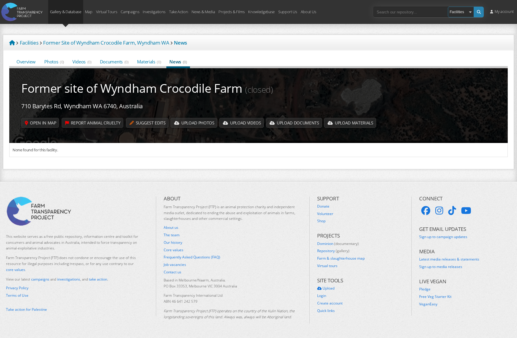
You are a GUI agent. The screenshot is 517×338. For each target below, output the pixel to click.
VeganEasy (428, 304)
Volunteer (325, 213)
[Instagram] (439, 210)
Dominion (338, 243)
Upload (328, 288)
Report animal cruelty (95, 123)
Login (321, 295)
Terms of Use (17, 295)
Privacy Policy (17, 288)
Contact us (172, 272)
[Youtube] (466, 210)
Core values (173, 250)
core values (15, 269)
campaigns (40, 279)
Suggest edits (150, 123)
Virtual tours (327, 266)
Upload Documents (297, 123)
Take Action (178, 11)
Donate (323, 206)
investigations (68, 279)
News (178, 62)
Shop (321, 221)
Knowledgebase (261, 11)
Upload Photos (197, 123)
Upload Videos (245, 123)
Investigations (154, 11)
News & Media (203, 11)
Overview (25, 62)
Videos (82, 62)
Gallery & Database (65, 11)
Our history (173, 242)
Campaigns (130, 11)
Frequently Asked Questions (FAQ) (192, 257)
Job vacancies (175, 264)
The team (172, 235)
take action (98, 279)
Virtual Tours (106, 11)
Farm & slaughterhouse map (341, 258)
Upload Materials (353, 123)
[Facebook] (425, 210)
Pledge (425, 289)
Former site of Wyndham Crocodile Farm (147, 88)
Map (88, 11)
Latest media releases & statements (449, 259)
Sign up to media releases (440, 266)
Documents (114, 62)
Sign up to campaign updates (443, 237)
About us (171, 227)
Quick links (326, 310)
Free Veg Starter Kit (435, 296)
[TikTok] (452, 210)
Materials (149, 62)
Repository (333, 251)
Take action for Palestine (26, 309)
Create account (330, 303)
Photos (54, 62)
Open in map (42, 123)
